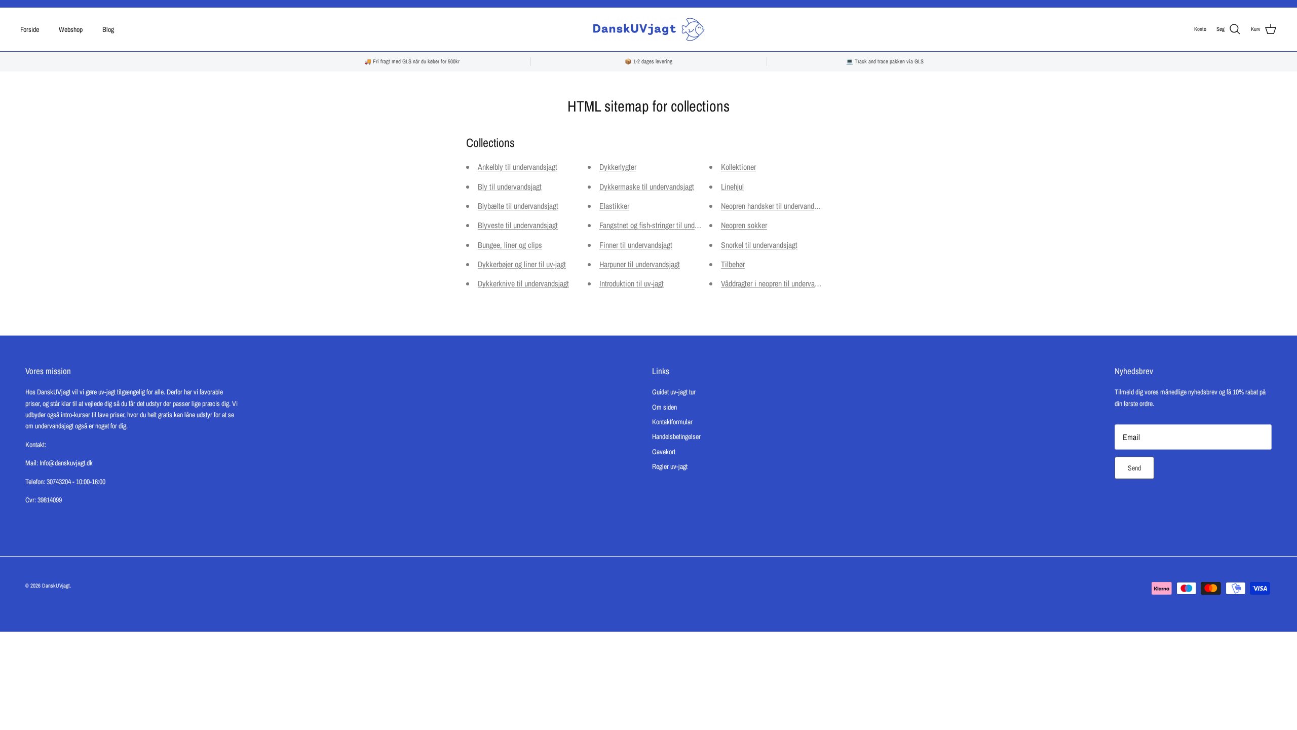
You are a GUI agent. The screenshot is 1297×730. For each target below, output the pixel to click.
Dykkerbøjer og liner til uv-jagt (522, 264)
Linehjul (732, 186)
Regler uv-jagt (670, 466)
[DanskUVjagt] (649, 29)
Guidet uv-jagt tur (674, 391)
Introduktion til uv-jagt (631, 283)
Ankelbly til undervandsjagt (517, 166)
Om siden (664, 407)
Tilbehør (733, 264)
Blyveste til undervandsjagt (518, 225)
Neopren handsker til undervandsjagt (774, 205)
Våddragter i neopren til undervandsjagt (778, 283)
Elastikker (614, 205)
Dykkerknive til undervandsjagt (523, 283)
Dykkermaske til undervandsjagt (646, 186)
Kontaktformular (672, 421)
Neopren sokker (744, 225)
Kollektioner (738, 166)
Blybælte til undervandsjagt (518, 205)
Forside (29, 29)
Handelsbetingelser (676, 436)
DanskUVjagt (56, 585)
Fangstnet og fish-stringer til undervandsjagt (664, 225)
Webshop (71, 29)
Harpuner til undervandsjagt (639, 264)
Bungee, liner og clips (510, 244)
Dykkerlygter (617, 166)
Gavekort (663, 451)
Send (1134, 467)
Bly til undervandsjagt (510, 186)
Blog (108, 29)
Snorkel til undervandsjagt (759, 244)
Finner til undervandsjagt (635, 244)
